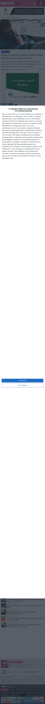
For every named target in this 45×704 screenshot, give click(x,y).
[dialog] (22, 352)
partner (17, 114)
